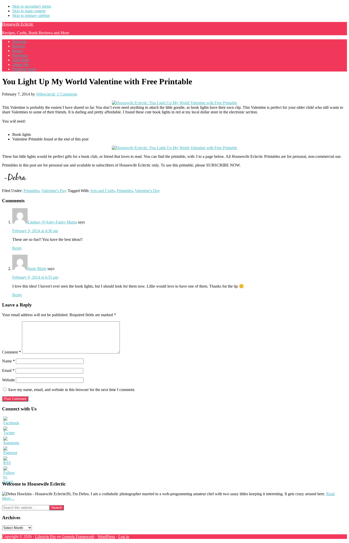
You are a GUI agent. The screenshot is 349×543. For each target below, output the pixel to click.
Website (8, 380)
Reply (17, 248)
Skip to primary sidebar (31, 15)
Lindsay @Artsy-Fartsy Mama (52, 222)
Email (8, 370)
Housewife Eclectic (17, 24)
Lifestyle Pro (45, 536)
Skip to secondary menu (31, 6)
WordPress (106, 536)
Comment (11, 352)
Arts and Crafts (102, 190)
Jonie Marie (37, 268)
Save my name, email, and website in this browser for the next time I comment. (71, 389)
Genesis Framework (78, 536)
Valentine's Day (54, 190)
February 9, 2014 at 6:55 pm (35, 277)
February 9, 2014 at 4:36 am (35, 231)
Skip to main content (28, 11)
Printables (31, 190)
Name (8, 361)
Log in (123, 536)
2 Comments (67, 94)
